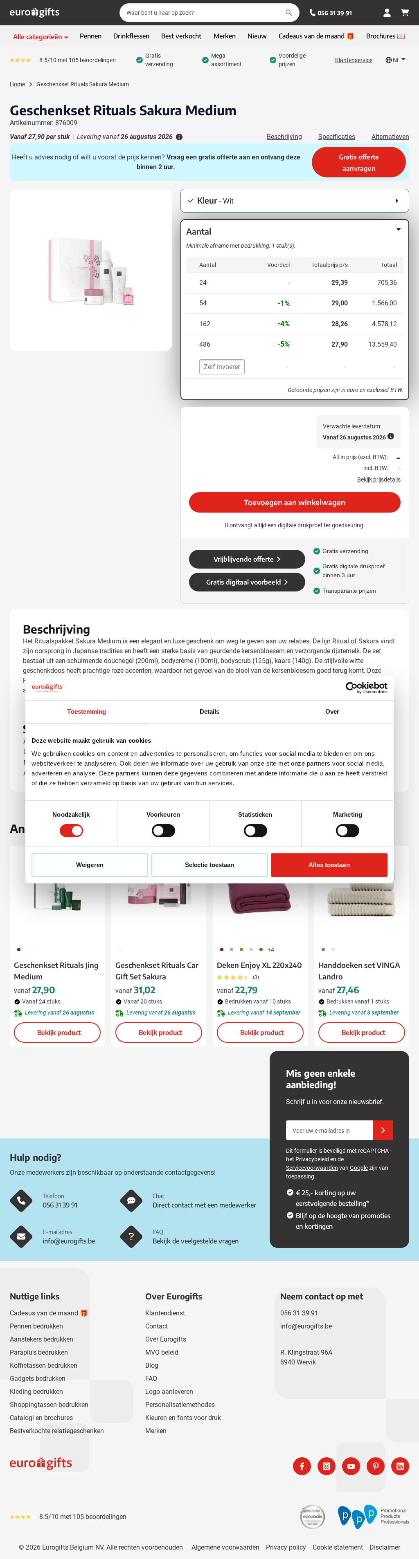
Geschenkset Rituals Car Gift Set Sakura (156, 970)
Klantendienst (165, 1313)
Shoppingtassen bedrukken (49, 1405)
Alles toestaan (329, 864)
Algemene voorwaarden (225, 1547)
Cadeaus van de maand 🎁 (49, 1313)
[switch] (163, 830)
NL (396, 60)
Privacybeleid (312, 1159)
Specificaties (336, 137)
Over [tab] (332, 711)
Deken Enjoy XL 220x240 (259, 965)
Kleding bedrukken (36, 1391)
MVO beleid (161, 1352)
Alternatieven (390, 137)
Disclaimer (384, 1547)
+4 (271, 949)
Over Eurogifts (165, 1339)
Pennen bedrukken (36, 1326)
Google (359, 1168)
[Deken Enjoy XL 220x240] (260, 893)
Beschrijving (284, 137)
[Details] (178, 137)
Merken (156, 1431)
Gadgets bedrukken (37, 1378)
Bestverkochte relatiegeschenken (57, 1431)
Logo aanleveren (169, 1391)
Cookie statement (338, 1547)
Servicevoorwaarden (312, 1168)
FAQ (151, 1378)
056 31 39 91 (335, 12)
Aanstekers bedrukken (41, 1339)
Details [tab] (210, 711)
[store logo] (108, 1466)
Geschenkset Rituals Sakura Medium (82, 84)
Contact (156, 1326)
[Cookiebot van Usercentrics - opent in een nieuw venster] (351, 688)
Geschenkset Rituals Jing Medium (56, 970)
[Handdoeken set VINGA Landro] (361, 893)
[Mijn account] (387, 13)
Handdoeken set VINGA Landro (359, 970)
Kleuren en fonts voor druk (183, 1418)
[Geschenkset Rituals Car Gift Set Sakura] (158, 893)
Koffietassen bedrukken (43, 1365)
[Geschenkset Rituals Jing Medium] (57, 893)
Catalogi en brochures (41, 1418)
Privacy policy (286, 1547)
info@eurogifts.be (306, 1326)
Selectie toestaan (209, 864)
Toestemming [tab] (86, 711)
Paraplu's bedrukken (39, 1352)
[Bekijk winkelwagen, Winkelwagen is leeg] (405, 13)
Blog (151, 1365)
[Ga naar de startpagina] (34, 13)
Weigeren (90, 864)
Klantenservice (353, 60)
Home (17, 84)
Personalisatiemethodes (180, 1405)
